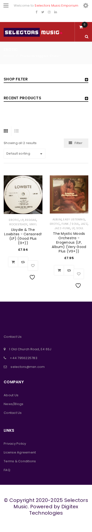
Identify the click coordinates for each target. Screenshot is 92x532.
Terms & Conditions (20, 461)
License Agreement (20, 452)
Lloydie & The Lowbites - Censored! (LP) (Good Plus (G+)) (23, 236)
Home (9, 56)
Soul (80, 228)
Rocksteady (18, 224)
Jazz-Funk (62, 228)
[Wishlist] (33, 266)
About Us (11, 395)
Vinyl (33, 224)
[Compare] (23, 262)
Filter (78, 143)
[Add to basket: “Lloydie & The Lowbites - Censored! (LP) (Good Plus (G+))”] (13, 262)
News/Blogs (14, 404)
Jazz (84, 224)
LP (22, 220)
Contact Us (13, 412)
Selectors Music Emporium (56, 5)
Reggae (30, 220)
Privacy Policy (15, 443)
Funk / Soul (70, 224)
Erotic (14, 220)
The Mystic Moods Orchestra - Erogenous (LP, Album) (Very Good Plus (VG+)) (69, 242)
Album (57, 219)
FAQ (7, 470)
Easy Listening (74, 219)
